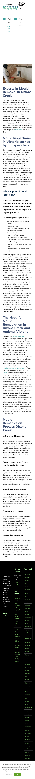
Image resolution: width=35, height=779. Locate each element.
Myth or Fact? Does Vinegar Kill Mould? (17, 604)
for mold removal (28, 643)
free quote (18, 130)
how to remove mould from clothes (27, 689)
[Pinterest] (5, 620)
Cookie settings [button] (7, 775)
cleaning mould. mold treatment (28, 622)
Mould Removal (18, 336)
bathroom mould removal (28, 577)
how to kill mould (27, 676)
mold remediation (29, 706)
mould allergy (27, 712)
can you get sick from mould (27, 610)
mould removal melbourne (28, 746)
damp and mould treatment (28, 634)
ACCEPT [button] (17, 774)
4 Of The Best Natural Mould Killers (17, 635)
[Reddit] (8, 620)
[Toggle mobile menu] (31, 3)
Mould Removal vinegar (28, 755)
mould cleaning (28, 725)
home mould (27, 650)
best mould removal (27, 587)
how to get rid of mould (28, 667)
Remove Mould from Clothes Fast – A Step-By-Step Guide (17, 653)
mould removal (27, 738)
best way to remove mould (28, 597)
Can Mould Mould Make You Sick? (17, 619)
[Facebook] (3, 620)
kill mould (27, 699)
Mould (5, 373)
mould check (27, 719)
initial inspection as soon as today (14, 368)
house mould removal (27, 658)
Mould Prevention (28, 731)
